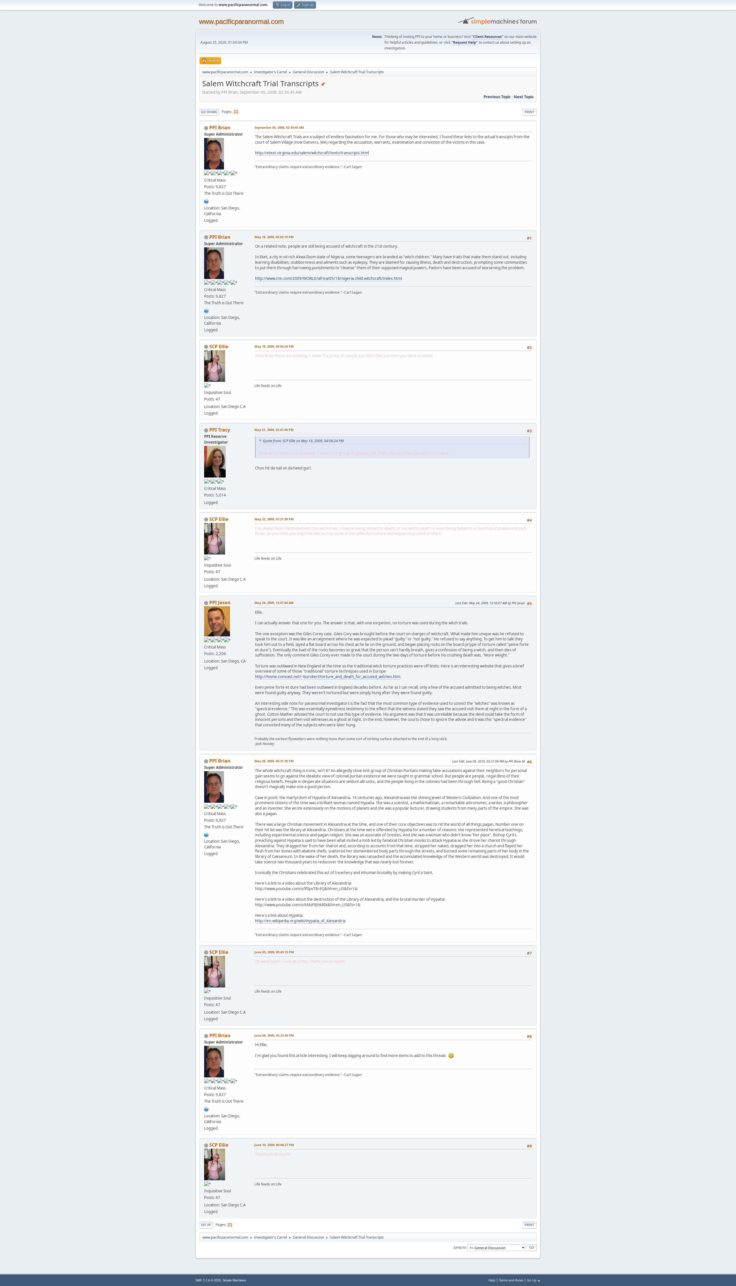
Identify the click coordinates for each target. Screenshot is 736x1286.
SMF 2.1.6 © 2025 (208, 1280)
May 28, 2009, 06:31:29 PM (274, 761)
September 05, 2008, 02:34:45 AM (279, 127)
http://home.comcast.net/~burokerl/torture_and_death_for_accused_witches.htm (327, 676)
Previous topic (497, 96)
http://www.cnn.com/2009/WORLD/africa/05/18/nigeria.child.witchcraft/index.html (328, 278)
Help (491, 1280)
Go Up (206, 1225)
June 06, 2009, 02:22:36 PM (274, 1035)
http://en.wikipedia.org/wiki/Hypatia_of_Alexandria (300, 920)
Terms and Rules (511, 1280)
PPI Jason (220, 602)
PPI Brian (220, 127)
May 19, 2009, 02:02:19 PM (274, 237)
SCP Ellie (218, 346)
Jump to (460, 1247)
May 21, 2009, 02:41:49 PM (274, 430)
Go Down (209, 112)
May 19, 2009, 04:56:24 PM (274, 346)
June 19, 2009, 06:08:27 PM (274, 1145)
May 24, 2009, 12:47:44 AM (274, 602)
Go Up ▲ (533, 1280)
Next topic (524, 96)
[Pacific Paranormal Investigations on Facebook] (206, 200)
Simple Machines (234, 1280)
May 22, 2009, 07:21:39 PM (274, 519)
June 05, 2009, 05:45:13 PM (274, 952)
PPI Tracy (219, 430)
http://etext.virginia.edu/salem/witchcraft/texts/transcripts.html (312, 152)
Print (529, 112)
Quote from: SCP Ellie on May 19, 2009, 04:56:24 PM (303, 440)
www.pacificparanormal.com (241, 21)
